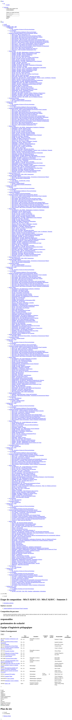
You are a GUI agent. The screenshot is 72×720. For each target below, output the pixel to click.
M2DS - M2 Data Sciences (18, 372)
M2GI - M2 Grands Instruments (19, 311)
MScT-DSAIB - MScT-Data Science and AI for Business (24, 38)
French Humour (8, 656)
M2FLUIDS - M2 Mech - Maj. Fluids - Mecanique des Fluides (26, 76)
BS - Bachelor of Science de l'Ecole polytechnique (23, 269)
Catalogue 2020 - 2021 (11, 447)
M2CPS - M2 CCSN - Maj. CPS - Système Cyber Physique (25, 74)
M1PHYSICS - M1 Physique (18, 301)
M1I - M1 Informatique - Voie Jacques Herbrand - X (23, 473)
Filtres (2, 634)
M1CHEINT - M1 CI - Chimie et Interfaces (21, 129)
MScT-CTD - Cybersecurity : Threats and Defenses (23, 412)
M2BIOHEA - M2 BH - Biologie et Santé (21, 142)
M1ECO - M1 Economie (17, 426)
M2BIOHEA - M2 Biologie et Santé (20, 304)
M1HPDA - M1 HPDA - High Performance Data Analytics (25, 471)
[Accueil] (2, 1)
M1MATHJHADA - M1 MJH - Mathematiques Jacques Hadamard (27, 61)
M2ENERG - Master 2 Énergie (19, 437)
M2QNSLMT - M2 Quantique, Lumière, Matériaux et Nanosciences (27, 328)
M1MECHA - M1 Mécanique (18, 297)
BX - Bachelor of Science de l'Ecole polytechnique (23, 29)
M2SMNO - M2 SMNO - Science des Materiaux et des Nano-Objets (27, 94)
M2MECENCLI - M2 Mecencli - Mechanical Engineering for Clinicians (28, 380)
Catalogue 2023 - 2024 (11, 267)
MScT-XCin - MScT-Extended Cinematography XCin (24, 49)
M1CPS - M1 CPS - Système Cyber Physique (22, 131)
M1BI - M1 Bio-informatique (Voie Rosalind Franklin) (24, 524)
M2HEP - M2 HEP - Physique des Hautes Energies (23, 79)
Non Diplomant (12, 179)
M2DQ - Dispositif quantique (18, 541)
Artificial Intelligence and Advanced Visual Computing (15, 608)
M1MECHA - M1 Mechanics (18, 365)
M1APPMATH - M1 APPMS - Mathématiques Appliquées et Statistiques (28, 127)
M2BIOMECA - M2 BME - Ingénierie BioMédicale (23, 143)
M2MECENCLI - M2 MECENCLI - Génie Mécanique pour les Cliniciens (28, 156)
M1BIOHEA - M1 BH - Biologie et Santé (21, 128)
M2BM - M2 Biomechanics (18, 432)
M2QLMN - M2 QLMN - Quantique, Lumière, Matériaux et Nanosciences (28, 165)
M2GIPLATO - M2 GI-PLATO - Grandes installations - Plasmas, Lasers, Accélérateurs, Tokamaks (34, 77)
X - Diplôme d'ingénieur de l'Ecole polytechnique (23, 508)
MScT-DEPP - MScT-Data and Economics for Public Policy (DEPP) (27, 37)
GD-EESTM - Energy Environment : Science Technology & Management (28, 516)
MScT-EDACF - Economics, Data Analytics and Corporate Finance (27, 414)
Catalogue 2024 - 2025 (11, 185)
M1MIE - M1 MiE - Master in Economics (21, 429)
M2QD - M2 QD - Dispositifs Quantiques (21, 91)
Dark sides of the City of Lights (13, 663)
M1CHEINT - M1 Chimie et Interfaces (20, 291)
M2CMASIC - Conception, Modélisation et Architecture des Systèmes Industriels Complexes (32, 540)
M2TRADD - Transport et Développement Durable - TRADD (26, 563)
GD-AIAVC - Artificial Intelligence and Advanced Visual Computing (27, 576)
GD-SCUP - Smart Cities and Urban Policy (21, 520)
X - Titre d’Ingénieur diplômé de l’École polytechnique (24, 32)
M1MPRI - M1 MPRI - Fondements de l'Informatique (24, 138)
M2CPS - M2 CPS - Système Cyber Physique (22, 146)
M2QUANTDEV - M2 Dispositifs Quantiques (22, 329)
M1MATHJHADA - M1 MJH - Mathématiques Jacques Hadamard (27, 135)
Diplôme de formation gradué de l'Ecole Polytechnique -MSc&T (23, 33)
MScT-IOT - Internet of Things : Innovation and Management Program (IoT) (29, 418)
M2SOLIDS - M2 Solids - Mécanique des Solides (23, 169)
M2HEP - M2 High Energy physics (20, 376)
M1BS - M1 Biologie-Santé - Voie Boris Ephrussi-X (23, 525)
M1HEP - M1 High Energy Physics (20, 362)
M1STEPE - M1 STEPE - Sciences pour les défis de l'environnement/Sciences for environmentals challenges (36, 535)
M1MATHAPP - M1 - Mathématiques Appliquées (23, 478)
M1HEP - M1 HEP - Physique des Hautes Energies (23, 58)
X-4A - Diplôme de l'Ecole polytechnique (21, 193)
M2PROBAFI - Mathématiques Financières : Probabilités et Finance (27, 559)
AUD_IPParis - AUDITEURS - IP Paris (21, 180)
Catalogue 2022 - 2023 (11, 339)
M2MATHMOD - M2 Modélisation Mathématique (23, 316)
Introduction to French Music (11, 646)
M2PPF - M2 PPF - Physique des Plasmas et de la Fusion (24, 89)
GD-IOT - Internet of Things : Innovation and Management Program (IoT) (28, 518)
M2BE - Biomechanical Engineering (20, 537)
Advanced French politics (11, 658)
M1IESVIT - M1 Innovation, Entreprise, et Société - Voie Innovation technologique (30, 531)
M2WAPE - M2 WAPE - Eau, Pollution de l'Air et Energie (25, 255)
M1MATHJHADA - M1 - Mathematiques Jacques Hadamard (25, 428)
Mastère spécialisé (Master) (15, 175)
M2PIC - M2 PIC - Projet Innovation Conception (23, 87)
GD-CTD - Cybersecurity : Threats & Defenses (22, 577)
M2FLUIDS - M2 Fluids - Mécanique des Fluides (23, 149)
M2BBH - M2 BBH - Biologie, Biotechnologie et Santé (24, 70)
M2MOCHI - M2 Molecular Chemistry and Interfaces (24, 382)
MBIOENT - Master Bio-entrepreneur (20, 564)
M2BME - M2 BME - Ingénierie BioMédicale (22, 71)
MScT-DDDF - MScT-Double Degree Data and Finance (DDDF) (26, 35)
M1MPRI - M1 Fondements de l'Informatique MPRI (23, 300)
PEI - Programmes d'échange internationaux (21, 100)
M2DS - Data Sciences (17, 436)
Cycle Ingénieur (12, 30)
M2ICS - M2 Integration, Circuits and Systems (22, 377)
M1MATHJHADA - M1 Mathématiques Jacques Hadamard (25, 296)
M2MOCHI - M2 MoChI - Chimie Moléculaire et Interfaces (25, 240)
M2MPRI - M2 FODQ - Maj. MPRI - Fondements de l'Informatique (27, 82)
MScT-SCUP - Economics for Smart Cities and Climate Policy (26, 462)
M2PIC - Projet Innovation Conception (20, 443)
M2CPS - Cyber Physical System (19, 435)
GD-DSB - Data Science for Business (20, 513)
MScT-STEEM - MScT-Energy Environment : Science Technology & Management (30, 46)
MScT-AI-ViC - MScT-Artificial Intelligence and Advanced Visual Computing (29, 109)
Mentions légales (7, 716)
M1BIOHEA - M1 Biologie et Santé (20, 290)
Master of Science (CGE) (14, 173)
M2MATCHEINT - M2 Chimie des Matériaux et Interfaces (25, 315)
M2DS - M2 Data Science (17, 309)
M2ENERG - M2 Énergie (17, 374)
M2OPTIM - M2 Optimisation (18, 323)
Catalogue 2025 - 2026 (11, 101)
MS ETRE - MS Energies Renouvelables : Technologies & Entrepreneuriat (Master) (30, 395)
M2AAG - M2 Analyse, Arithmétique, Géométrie (23, 302)
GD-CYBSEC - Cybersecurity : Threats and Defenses (24, 512)
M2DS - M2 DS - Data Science (19, 147)
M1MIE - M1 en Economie (18, 299)
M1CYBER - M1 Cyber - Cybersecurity (21, 470)
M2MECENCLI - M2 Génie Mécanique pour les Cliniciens (25, 318)
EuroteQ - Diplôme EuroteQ (18, 99)
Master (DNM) (12, 51)
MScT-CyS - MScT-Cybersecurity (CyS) (21, 34)
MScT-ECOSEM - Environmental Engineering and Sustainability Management (29, 459)
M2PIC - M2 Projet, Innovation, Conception (22, 324)
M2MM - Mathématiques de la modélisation (21, 551)
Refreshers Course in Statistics (12, 680)
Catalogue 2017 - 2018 (11, 586)
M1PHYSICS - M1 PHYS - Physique (20, 140)
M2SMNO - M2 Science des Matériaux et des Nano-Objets (25, 330)
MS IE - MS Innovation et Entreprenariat (21, 178)
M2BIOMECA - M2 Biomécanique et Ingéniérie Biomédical (25, 305)
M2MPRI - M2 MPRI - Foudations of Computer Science (24, 493)
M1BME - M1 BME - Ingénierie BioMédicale (22, 54)
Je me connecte (10, 9)
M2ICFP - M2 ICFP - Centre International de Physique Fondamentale (27, 80)
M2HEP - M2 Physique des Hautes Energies (22, 312)
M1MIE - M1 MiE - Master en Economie (21, 63)
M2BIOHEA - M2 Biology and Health (20, 367)
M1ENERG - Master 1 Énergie (19, 427)
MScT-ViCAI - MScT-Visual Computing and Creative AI (24, 48)
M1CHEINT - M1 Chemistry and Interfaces (21, 360)
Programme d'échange (14, 98)
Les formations (6, 25)
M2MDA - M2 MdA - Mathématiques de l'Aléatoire (23, 441)
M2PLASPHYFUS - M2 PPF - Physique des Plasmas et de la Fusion (27, 162)
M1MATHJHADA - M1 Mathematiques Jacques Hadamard (25, 363)
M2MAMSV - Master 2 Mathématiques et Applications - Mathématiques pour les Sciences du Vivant (34, 549)
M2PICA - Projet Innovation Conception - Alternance (24, 557)
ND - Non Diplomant (16, 398)
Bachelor (11, 28)
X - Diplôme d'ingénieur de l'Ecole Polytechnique (23, 588)
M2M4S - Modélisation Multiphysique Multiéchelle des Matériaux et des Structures (30, 548)
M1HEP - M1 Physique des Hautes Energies (22, 293)
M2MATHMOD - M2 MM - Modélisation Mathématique (24, 81)
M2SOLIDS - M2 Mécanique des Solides (21, 332)
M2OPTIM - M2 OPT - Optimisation (20, 85)
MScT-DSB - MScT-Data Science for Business (22, 201)
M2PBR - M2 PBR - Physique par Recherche (22, 86)
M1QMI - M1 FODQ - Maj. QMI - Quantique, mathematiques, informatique (29, 591)
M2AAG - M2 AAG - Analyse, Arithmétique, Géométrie (24, 68)
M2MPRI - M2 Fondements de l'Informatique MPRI (23, 320)
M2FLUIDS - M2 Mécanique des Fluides (21, 310)
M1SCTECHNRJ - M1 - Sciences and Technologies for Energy (26, 483)
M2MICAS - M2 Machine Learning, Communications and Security (27, 381)
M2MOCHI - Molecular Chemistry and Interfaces (23, 553)
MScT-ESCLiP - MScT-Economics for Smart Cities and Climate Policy (28, 118)
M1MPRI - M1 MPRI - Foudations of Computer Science (24, 479)
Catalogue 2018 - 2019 (11, 568)
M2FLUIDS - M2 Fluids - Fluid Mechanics (21, 375)
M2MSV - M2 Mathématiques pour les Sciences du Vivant (25, 321)
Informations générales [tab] (8, 603)
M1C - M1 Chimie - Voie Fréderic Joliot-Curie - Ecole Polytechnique (27, 526)
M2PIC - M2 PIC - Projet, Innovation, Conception (23, 161)
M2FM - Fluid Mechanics (17, 544)
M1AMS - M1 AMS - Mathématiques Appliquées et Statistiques (26, 52)
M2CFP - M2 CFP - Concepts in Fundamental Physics (24, 433)
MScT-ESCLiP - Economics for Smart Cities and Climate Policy (26, 417)
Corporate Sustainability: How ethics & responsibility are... (9, 661)
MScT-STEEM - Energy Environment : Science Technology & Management (29, 419)
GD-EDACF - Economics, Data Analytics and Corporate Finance (26, 581)
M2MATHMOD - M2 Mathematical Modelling (22, 379)
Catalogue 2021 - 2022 (11, 403)
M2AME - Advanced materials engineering (21, 536)
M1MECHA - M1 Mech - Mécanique (20, 136)
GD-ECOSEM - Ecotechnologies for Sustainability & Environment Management (30, 579)
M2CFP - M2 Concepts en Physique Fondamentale (23, 306)
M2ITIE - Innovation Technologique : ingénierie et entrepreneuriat (26, 546)
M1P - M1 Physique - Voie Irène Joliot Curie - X (22, 480)
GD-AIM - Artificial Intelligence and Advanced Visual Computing (26, 511)
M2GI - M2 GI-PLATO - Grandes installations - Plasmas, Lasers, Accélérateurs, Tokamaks (32, 150)
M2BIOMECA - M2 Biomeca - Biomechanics (22, 368)
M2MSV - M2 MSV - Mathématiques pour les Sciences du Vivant (26, 84)
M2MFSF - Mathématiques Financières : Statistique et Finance (26, 550)
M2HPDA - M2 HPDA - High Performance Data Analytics (25, 490)
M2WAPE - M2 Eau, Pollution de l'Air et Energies (23, 333)
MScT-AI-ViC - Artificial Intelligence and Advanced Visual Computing (28, 410)
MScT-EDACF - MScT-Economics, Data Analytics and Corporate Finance (28, 39)
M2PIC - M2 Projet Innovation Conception (21, 386)
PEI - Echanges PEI (16, 401)
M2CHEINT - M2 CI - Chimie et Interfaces (21, 145)
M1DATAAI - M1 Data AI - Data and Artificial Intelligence (25, 424)
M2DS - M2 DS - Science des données (20, 75)
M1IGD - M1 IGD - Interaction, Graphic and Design (23, 474)
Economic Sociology (9, 651)
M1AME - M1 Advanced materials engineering (22, 522)
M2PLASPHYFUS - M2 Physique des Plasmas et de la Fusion (26, 325)
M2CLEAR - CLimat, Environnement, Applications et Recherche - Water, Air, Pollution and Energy (34, 485)
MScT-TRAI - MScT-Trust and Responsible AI (22, 47)
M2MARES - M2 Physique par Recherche (21, 314)
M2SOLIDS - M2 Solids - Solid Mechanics (21, 389)
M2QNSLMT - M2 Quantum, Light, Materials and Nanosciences (26, 387)
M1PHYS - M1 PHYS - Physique (19, 66)
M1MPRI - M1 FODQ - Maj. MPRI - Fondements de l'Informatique (27, 65)
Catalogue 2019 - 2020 (11, 503)
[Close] (1, 686)
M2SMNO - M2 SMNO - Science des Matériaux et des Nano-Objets (27, 168)
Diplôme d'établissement (14, 192)
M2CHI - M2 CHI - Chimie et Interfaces (21, 72)
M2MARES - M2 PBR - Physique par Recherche (23, 154)
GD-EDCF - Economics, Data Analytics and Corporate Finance (26, 515)
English (8, 4)
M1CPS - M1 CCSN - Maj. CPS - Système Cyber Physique (25, 57)
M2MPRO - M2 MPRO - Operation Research (22, 494)
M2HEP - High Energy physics (19, 545)
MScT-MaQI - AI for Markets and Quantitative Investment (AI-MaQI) (27, 44)
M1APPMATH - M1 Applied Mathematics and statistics (24, 358)
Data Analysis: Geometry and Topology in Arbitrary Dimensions (9, 668)
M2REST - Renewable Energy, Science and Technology (24, 394)
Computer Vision (8, 676)
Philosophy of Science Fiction (11, 653)
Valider (8, 16)
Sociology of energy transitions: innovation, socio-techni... (10, 648)
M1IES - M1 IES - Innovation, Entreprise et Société (23, 60)
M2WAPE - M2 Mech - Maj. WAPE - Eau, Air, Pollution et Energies (27, 96)
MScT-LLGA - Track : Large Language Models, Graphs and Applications (28, 43)
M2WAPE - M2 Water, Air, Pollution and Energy (23, 390)
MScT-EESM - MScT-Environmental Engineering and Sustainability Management (30, 40)
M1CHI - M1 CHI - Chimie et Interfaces (21, 56)
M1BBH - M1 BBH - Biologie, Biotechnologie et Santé (24, 53)
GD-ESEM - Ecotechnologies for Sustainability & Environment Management (29, 517)
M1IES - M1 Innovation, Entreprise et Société (22, 295)
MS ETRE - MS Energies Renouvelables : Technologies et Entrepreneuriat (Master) (30, 176)
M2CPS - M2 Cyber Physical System (20, 370)
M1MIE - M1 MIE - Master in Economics (21, 366)
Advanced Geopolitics (11, 654)
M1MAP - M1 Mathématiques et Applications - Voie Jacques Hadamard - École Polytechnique (33, 476)
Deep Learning (10, 678)
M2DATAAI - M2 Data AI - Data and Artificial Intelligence (25, 371)
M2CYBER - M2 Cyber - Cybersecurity (21, 488)
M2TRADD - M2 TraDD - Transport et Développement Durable (26, 170)
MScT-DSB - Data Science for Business (21, 413)
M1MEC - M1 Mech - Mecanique (19, 62)
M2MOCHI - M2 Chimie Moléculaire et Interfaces (23, 319)
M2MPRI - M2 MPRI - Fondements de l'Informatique (24, 157)
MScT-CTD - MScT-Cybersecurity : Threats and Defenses (25, 276)
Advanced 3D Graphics (9, 674)
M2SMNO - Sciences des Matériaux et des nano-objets (24, 562)
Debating (7, 644)
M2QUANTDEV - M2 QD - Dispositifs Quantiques (23, 166)
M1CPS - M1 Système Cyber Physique (20, 292)
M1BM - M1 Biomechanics (18, 423)
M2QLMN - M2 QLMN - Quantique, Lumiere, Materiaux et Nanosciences (28, 93)
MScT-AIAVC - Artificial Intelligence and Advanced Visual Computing (28, 455)
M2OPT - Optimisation (17, 554)
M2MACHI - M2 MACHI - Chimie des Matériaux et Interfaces (26, 235)
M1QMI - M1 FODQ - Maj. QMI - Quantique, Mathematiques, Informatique (29, 67)
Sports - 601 (7, 683)
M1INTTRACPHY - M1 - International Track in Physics (24, 475)
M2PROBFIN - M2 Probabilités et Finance (21, 326)
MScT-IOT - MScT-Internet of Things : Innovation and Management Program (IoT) (30, 42)
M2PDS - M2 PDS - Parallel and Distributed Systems (24, 496)
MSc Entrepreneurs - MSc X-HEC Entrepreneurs (23, 174)
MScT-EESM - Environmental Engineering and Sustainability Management (28, 415)
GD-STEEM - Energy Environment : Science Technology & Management (28, 585)
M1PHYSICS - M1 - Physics (18, 482)
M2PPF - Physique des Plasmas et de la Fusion (22, 558)
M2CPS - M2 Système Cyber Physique (20, 307)
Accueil (5, 24)
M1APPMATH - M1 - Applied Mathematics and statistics (24, 422)
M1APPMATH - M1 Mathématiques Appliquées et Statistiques (26, 288)
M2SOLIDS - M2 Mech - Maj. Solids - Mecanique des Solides (26, 95)
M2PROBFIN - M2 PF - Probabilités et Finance (22, 90)
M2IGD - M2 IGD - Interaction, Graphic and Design (23, 440)
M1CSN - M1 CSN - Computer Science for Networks (24, 469)
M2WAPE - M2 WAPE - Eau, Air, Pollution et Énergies (24, 171)
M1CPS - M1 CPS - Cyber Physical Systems (22, 361)
